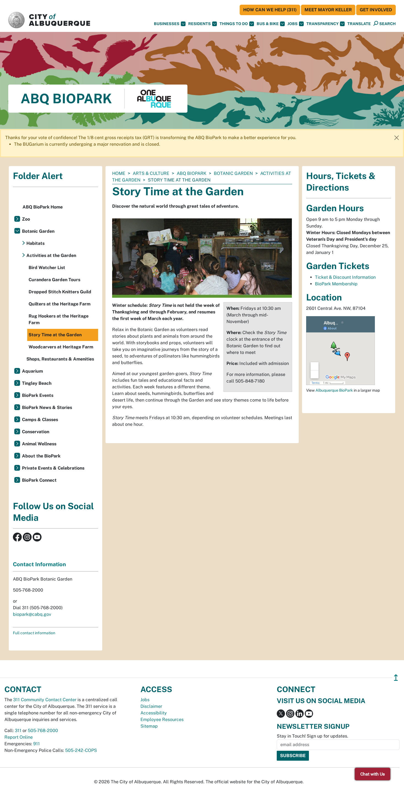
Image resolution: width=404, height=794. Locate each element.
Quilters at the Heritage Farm (59, 304)
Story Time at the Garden (55, 334)
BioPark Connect (39, 480)
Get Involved (376, 9)
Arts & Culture (151, 173)
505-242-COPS (81, 750)
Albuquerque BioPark (334, 390)
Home (118, 173)
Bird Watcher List (47, 267)
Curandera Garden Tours (54, 279)
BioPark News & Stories (47, 407)
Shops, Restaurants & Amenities (60, 359)
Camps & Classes (40, 419)
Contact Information (39, 564)
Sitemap (149, 726)
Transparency (322, 23)
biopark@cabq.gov (32, 614)
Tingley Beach (36, 383)
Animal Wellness (39, 443)
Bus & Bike (268, 23)
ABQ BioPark (191, 173)
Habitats (35, 243)
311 (18, 730)
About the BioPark (41, 456)
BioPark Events (37, 395)
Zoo (26, 219)
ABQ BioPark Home (43, 207)
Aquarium (32, 371)
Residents (199, 23)
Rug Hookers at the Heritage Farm (58, 319)
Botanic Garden (233, 173)
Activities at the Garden (51, 255)
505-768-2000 (43, 730)
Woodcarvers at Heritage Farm (61, 346)
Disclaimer (151, 706)
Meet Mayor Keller (328, 9)
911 (36, 743)
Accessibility (153, 713)
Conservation (35, 431)
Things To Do (234, 23)
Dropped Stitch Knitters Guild (60, 291)
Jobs (292, 23)
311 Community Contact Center (44, 699)
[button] (359, 24)
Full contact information (34, 633)
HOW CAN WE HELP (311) (270, 9)
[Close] (396, 137)
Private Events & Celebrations (53, 468)
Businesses (166, 23)
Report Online (18, 737)
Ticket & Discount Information (345, 277)
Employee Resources (162, 719)
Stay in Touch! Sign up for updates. (312, 736)
